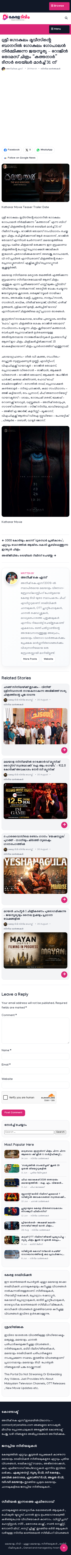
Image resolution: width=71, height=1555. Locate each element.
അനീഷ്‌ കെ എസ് (34, 578)
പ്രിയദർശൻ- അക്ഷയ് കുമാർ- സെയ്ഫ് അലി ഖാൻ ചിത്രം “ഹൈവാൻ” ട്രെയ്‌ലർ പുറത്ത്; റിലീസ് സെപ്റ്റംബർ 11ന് (43, 1224)
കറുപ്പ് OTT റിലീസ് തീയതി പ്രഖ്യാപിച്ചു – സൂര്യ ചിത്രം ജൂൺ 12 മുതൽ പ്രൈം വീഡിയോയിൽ (43, 1239)
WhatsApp (46, 150)
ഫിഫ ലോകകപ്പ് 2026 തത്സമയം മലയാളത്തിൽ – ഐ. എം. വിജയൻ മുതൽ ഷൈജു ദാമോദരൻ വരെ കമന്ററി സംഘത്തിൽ (41, 1182)
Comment (9, 1015)
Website (48, 659)
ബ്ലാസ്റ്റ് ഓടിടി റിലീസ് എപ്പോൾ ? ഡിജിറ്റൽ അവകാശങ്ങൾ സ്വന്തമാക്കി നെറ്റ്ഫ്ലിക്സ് (42, 1196)
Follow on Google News (22, 158)
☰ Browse (57, 6)
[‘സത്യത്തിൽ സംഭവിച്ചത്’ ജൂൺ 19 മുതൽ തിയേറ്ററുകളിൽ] (11, 1169)
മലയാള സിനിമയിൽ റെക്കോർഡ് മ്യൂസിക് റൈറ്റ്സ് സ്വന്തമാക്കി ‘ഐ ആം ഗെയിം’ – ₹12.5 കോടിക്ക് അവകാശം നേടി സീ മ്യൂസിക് (35, 766)
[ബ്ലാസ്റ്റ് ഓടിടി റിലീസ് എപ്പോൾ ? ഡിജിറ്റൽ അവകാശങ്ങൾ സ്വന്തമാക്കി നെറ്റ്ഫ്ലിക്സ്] (11, 1198)
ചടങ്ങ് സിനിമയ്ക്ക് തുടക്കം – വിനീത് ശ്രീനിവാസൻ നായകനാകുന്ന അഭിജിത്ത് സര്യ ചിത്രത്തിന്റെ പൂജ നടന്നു (35, 691)
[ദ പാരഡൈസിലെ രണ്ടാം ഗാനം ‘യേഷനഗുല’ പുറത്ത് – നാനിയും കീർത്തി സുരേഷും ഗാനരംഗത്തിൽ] (35, 876)
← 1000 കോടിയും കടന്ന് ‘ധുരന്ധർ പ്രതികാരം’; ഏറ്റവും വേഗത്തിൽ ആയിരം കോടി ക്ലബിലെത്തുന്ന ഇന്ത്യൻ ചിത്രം (35, 545)
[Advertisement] (35, 109)
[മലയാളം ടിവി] (16, 17)
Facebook (13, 150)
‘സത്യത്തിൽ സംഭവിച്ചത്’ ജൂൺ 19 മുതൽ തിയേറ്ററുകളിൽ (40, 1167)
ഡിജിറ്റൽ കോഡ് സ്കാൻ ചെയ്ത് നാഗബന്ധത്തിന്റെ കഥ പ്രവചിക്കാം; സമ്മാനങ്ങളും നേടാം (42, 1253)
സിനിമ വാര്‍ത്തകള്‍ (50, 69)
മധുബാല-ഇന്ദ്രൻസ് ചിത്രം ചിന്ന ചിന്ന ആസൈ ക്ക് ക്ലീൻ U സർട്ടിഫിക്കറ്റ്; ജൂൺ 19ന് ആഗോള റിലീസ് (43, 1153)
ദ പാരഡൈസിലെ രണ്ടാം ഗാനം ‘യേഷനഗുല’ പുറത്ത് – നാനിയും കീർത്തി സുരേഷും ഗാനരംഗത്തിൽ (34, 840)
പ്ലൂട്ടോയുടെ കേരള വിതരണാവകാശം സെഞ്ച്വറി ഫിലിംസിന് (41, 1210)
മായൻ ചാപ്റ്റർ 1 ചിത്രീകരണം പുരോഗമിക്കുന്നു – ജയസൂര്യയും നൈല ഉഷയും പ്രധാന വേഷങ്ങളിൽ (35, 915)
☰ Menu (56, 29)
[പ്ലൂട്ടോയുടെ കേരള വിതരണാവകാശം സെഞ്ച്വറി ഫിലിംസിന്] (11, 1212)
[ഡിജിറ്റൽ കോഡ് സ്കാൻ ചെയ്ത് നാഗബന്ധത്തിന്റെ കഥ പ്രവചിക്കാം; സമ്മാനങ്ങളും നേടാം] (11, 1255)
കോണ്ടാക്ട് (56, 1430)
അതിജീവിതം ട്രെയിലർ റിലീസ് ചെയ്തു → (29, 556)
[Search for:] (29, 1132)
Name (6, 1050)
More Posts (30, 659)
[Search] (66, 18)
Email (6, 1065)
